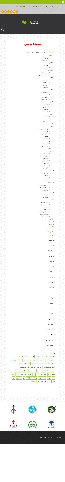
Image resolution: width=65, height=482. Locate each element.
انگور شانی (45, 158)
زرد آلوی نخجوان (44, 190)
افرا (14, 378)
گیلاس (42, 370)
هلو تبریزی (45, 109)
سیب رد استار (45, 216)
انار (25, 374)
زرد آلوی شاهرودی (44, 185)
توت (34, 374)
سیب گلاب (46, 207)
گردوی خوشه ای (44, 99)
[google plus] (8, 11)
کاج (24, 378)
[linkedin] (11, 11)
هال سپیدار (51, 240)
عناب (50, 224)
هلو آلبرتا (46, 104)
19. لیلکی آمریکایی (50, 329)
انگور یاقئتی (45, 165)
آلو (48, 374)
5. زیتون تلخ (52, 256)
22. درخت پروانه (51, 345)
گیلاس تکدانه (45, 58)
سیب (22, 374)
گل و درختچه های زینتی (41, 356)
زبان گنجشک (34, 378)
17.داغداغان (52, 319)
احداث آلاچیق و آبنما (16, 360)
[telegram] (5, 11)
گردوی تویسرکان (44, 92)
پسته (13, 374)
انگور (38, 374)
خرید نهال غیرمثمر (50, 370)
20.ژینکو (53, 334)
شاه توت (46, 175)
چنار (45, 378)
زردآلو (29, 374)
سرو (54, 381)
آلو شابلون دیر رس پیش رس (41, 129)
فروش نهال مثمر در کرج (24, 363)
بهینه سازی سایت (50, 437)
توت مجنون (45, 177)
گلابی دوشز (45, 82)
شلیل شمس (45, 119)
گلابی (28, 370)
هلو (20, 370)
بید (42, 381)
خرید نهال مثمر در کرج (50, 363)
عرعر (38, 381)
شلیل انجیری (45, 121)
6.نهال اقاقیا (52, 261)
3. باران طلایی (52, 245)
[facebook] (17, 11)
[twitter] (14, 11)
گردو (24, 370)
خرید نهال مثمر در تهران (37, 363)
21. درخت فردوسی (50, 340)
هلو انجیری (45, 107)
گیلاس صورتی (45, 60)
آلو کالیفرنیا (45, 131)
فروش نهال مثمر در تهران (49, 367)
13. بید (53, 298)
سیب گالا (46, 209)
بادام (45, 374)
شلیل (16, 370)
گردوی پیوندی (45, 97)
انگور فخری (45, 163)
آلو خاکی (46, 136)
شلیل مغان (45, 116)
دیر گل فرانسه (45, 143)
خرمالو (50, 227)
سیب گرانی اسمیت (44, 212)
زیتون (17, 374)
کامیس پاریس (47, 381)
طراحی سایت (58, 437)
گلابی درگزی (45, 87)
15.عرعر (53, 308)
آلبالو (38, 370)
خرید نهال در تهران (23, 356)
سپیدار (40, 378)
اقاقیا (28, 378)
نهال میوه (33, 367)
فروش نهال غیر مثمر (24, 367)
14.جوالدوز (52, 303)
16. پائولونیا (52, 313)
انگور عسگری (45, 160)
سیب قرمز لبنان (44, 204)
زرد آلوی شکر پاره (44, 187)
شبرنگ (53, 374)
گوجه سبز (49, 70)
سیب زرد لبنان (44, 202)
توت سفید (46, 173)
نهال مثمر (39, 367)
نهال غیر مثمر (51, 356)
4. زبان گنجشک (51, 250)
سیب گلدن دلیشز (44, 214)
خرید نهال (31, 356)
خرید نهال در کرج (51, 360)
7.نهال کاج (53, 266)
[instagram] (2, 11)
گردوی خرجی (45, 94)
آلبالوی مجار (45, 65)
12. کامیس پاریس (51, 292)
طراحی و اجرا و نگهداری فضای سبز (37, 360)
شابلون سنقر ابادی (44, 134)
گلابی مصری (45, 85)
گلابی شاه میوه (45, 80)
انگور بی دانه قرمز (44, 156)
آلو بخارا (46, 138)
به (41, 374)
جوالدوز (33, 381)
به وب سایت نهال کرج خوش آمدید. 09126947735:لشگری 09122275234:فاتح (37, 7)
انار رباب (46, 195)
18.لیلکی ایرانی (51, 324)
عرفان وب (41, 437)
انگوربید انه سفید (44, 153)
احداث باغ (25, 360)
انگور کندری (45, 168)
